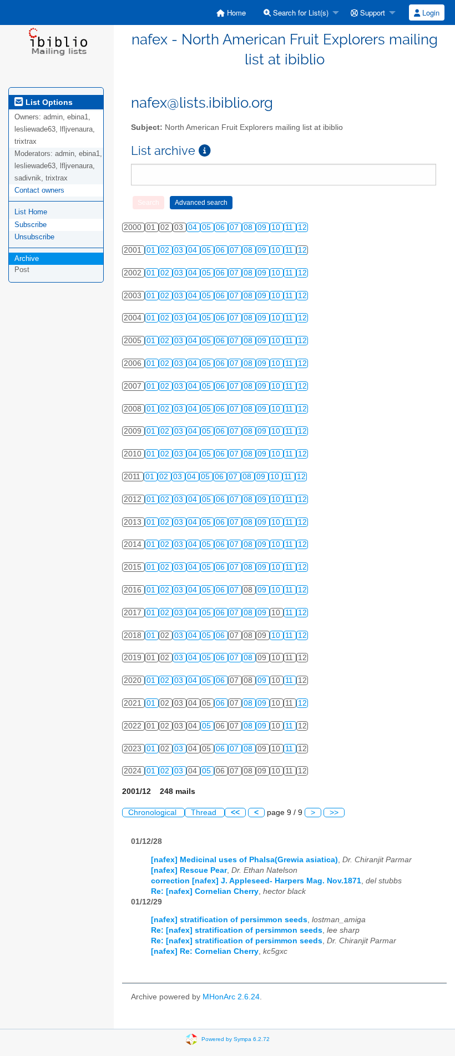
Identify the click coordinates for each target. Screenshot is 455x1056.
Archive (26, 258)
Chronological (153, 812)
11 (290, 227)
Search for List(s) (299, 12)
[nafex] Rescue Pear (189, 870)
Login (429, 12)
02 (165, 250)
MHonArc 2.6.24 (231, 997)
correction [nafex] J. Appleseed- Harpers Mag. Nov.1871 (256, 881)
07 (235, 227)
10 (276, 227)
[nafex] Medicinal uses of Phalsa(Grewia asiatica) (244, 860)
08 (249, 227)
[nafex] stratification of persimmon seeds (229, 920)
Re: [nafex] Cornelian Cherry (205, 891)
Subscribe (30, 224)
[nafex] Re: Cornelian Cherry (205, 951)
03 (179, 250)
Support (371, 12)
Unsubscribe (34, 237)
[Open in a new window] (205, 151)
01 (152, 250)
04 (193, 227)
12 (302, 227)
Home (235, 12)
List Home (30, 212)
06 (221, 227)
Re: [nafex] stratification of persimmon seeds (236, 930)
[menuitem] (231, 12)
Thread (205, 812)
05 (207, 227)
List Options (48, 102)
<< (235, 812)
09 (263, 227)
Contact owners (39, 190)
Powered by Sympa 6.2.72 (235, 1038)
